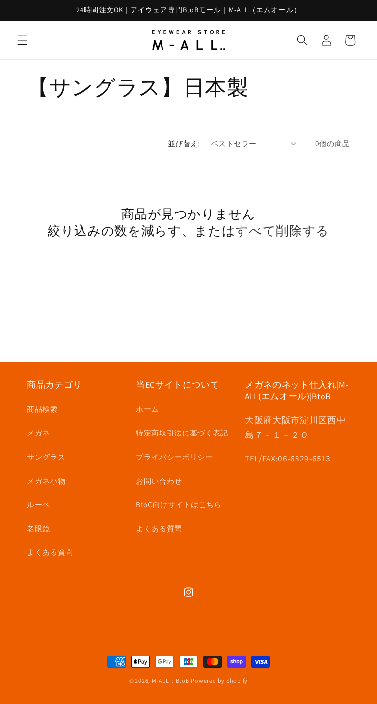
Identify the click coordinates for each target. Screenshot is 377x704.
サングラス (46, 456)
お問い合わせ (159, 481)
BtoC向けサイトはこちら (179, 504)
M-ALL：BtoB (170, 680)
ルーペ (38, 504)
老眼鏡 (38, 528)
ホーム (147, 409)
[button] (22, 40)
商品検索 (42, 409)
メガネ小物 (46, 481)
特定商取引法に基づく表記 (182, 432)
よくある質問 (50, 552)
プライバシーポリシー (174, 456)
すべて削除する (282, 230)
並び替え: (184, 143)
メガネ (38, 432)
